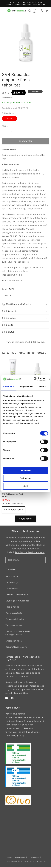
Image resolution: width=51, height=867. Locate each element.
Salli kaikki (26, 470)
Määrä (4, 126)
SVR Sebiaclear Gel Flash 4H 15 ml (12, 495)
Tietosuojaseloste (13, 625)
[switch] (44, 441)
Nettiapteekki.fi (21, 857)
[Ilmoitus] (48, 3)
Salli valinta (25, 478)
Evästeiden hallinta (14, 641)
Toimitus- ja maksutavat (17, 594)
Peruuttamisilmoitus (14, 619)
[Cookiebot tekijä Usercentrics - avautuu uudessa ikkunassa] (34, 379)
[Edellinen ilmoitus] (3, 3)
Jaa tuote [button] (9, 289)
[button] (3, 11)
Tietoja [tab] (42, 386)
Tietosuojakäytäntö (14, 861)
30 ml (12, 119)
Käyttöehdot (29, 861)
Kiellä (25, 486)
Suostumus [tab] (8, 386)
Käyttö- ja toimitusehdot (17, 601)
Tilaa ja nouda (12, 607)
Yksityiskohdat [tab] (25, 386)
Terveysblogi (11, 582)
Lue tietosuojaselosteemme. (30, 552)
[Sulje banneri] (50, 379)
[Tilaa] (42, 560)
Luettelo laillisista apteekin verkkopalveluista (18, 633)
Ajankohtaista (11, 576)
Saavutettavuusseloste (16, 647)
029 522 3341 (19, 735)
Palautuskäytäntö (13, 613)
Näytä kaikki (25, 518)
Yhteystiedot (11, 588)
